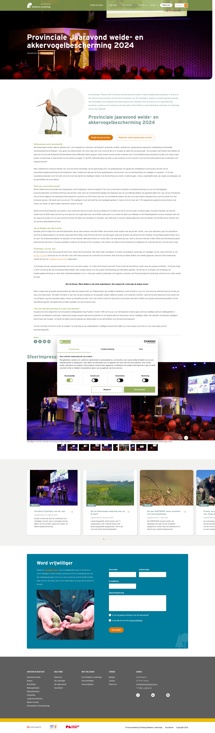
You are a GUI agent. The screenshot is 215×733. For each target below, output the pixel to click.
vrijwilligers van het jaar (58, 259)
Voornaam (113, 569)
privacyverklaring (135, 620)
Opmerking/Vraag (116, 593)
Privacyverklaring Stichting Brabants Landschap (143, 727)
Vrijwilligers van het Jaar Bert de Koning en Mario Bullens (49, 442)
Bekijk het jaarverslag (100, 137)
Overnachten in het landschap (38, 706)
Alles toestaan (139, 390)
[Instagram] (168, 695)
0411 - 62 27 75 (145, 688)
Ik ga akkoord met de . (127, 620)
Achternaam (144, 569)
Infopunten (31, 695)
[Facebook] (35, 341)
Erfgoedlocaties (33, 691)
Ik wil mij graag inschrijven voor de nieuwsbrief (130, 615)
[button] (104, 539)
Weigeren (107, 390)
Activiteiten (31, 684)
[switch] (95, 380)
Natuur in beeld (33, 702)
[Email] (49, 341)
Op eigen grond (60, 684)
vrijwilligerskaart (51, 570)
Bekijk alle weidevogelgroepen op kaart (135, 137)
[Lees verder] (71, 511)
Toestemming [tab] (74, 349)
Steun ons (166, 5)
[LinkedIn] (44, 341)
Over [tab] (141, 349)
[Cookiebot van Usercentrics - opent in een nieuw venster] (145, 341)
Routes (29, 681)
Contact (112, 681)
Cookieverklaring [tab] (107, 349)
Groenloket (58, 688)
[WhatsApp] (40, 341)
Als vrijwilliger (59, 681)
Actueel (112, 677)
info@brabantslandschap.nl (146, 684)
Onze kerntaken (88, 681)
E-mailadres (114, 581)
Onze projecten (87, 684)
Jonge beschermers (35, 699)
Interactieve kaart (33, 677)
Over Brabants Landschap (92, 677)
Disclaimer (169, 727)
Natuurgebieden (33, 688)
